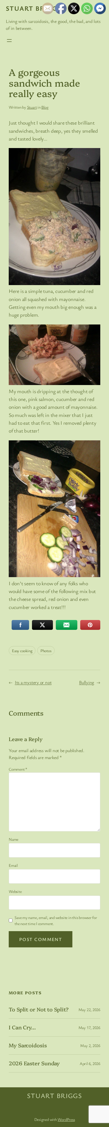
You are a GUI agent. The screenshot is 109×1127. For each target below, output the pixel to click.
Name (13, 839)
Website (15, 891)
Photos (45, 650)
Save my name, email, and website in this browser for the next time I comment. (56, 920)
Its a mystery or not (33, 682)
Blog (44, 107)
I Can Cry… (22, 1027)
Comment (18, 769)
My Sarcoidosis (28, 1045)
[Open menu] (9, 40)
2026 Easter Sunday (34, 1063)
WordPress (66, 1119)
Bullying (86, 682)
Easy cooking (22, 650)
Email (13, 865)
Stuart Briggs (33, 8)
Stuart (32, 107)
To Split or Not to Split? (39, 1009)
